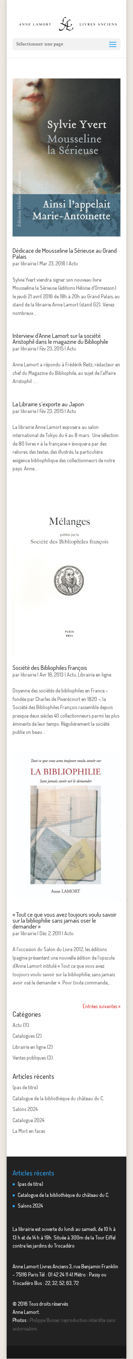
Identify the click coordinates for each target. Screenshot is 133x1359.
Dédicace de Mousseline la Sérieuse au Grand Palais (65, 253)
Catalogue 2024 (28, 1120)
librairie (28, 263)
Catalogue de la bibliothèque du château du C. (58, 1098)
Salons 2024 (25, 1109)
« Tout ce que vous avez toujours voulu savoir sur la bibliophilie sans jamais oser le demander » (64, 920)
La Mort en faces (29, 1131)
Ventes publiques (29, 1057)
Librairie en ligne (94, 674)
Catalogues (24, 1036)
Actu (73, 263)
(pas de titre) (25, 1087)
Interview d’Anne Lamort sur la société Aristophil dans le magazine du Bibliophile (60, 338)
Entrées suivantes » (101, 1006)
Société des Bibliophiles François (50, 667)
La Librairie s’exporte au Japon (48, 404)
